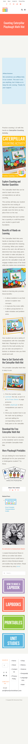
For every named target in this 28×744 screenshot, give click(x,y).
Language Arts (23, 679)
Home (14, 660)
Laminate (8, 397)
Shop (23, 660)
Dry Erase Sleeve (12, 399)
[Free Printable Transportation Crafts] (10, 502)
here (18, 566)
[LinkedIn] (6, 675)
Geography (23, 673)
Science (23, 669)
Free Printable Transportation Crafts (10, 509)
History (23, 665)
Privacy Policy (14, 677)
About (14, 665)
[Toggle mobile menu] (25, 9)
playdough (13, 405)
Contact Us (14, 670)
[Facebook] (3, 672)
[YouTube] (3, 675)
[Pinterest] (6, 672)
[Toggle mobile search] (22, 9)
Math (23, 684)
